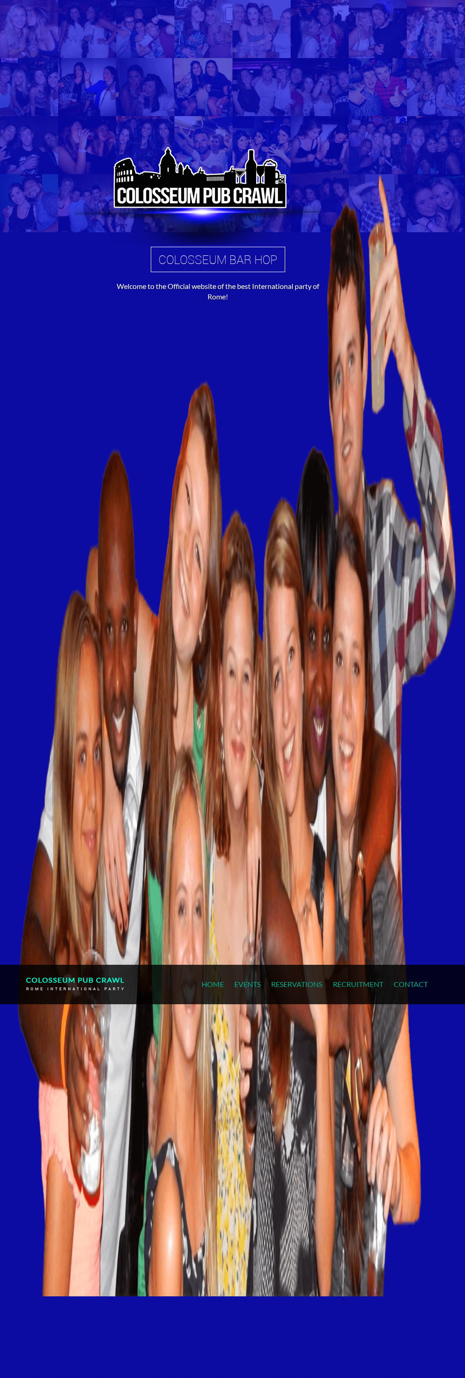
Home (213, 984)
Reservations (296, 984)
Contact (411, 984)
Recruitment (358, 984)
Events (247, 984)
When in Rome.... (201, 259)
